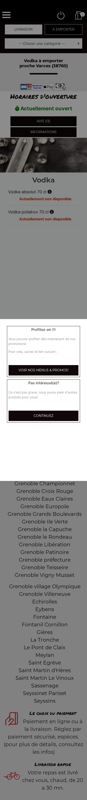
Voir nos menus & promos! (44, 370)
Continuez (43, 416)
